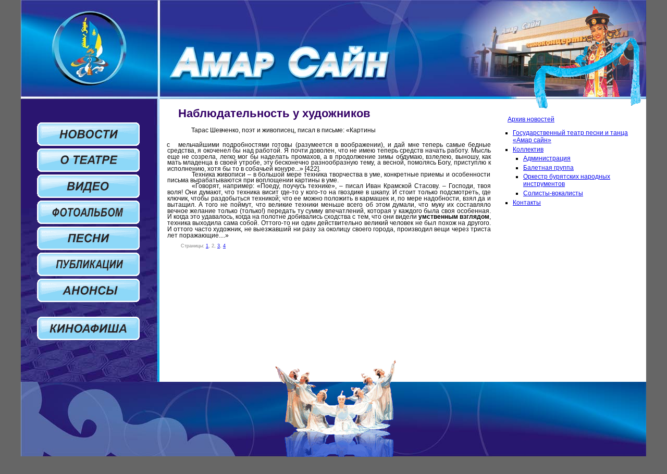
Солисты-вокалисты (553, 193)
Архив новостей (531, 119)
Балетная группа (548, 167)
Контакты (527, 202)
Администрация (547, 158)
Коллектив (528, 149)
